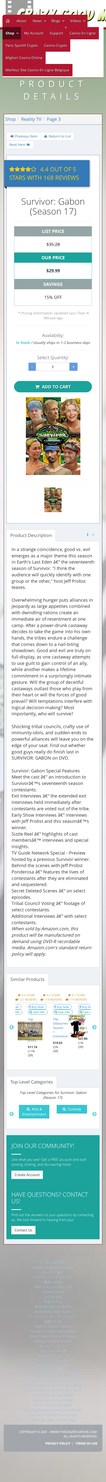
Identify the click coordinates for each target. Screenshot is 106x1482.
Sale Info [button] (39, 1012)
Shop (10, 33)
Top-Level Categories (31, 1082)
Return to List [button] (59, 136)
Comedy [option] (73, 1109)
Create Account (27, 1174)
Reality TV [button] (31, 119)
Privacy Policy (58, 1443)
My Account (33, 33)
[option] (28, 1025)
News (38, 20)
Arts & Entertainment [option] (34, 1111)
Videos (76, 20)
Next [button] (94, 1027)
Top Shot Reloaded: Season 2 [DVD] (34, 1029)
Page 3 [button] (54, 119)
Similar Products (27, 979)
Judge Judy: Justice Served (83, 1025)
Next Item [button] (17, 144)
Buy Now (38, 1007)
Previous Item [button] (25, 136)
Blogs (56, 20)
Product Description (31, 535)
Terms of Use (86, 1443)
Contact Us (23, 1230)
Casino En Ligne (83, 33)
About (21, 20)
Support (56, 33)
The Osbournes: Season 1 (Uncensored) (62, 1027)
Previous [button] (11, 1027)
